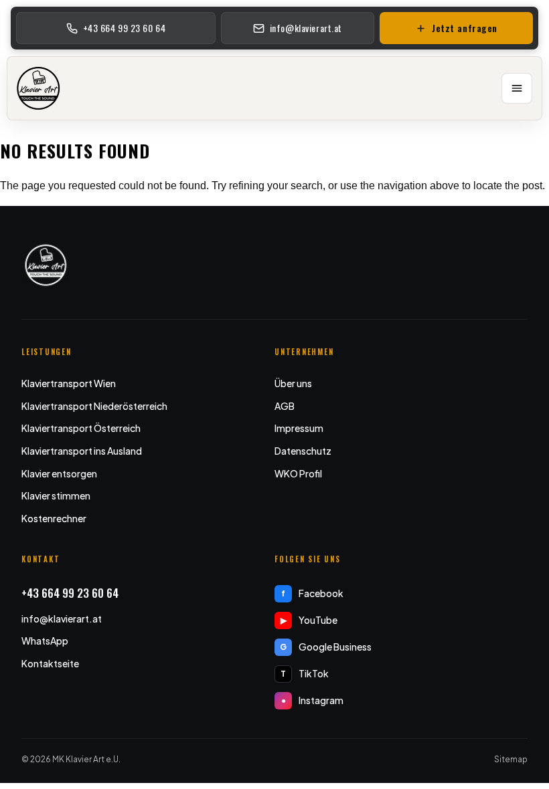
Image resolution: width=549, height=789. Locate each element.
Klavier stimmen (55, 495)
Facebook (312, 593)
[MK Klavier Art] (38, 88)
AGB (284, 406)
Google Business (326, 647)
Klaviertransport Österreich (81, 428)
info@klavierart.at (61, 618)
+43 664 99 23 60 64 (70, 592)
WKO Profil (298, 473)
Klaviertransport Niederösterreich (94, 406)
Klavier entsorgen (59, 473)
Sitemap (511, 759)
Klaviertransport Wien (68, 383)
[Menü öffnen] (516, 88)
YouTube (309, 620)
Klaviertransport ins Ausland (81, 451)
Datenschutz (302, 451)
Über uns (293, 383)
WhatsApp (44, 641)
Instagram (312, 700)
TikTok (305, 673)
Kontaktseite (50, 663)
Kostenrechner (53, 518)
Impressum (298, 428)
